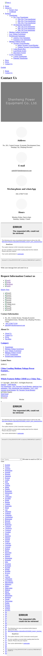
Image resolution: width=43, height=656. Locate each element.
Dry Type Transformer (20, 17)
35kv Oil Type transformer (26, 26)
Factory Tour (13, 10)
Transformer (13, 15)
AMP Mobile (11, 384)
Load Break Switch (19, 51)
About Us (8, 8)
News (7, 60)
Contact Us (8, 64)
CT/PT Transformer (15, 54)
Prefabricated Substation (17, 36)
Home (7, 6)
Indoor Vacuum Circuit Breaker (28, 45)
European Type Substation (22, 40)
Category (5, 343)
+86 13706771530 (11, 323)
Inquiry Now (5, 289)
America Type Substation (21, 38)
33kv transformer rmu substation (19, 388)
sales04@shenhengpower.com (22, 170)
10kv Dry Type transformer (27, 23)
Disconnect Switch (19, 53)
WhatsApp (4, 396)
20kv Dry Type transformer (27, 21)
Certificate (12, 12)
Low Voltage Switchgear (17, 34)
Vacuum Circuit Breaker (21, 43)
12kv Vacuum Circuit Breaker (22, 386)
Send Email (4, 394)
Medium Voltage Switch (17, 41)
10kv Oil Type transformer (26, 30)
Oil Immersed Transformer (22, 25)
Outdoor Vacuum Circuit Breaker (28, 47)
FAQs (7, 62)
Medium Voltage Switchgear (18, 32)
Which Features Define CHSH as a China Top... (21, 379)
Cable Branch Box (19, 49)
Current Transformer (20, 56)
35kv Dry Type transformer (27, 19)
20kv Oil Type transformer (26, 28)
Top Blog (8, 339)
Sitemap (3, 384)
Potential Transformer (20, 58)
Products (8, 13)
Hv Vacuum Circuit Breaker (26, 390)
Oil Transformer (6, 386)
